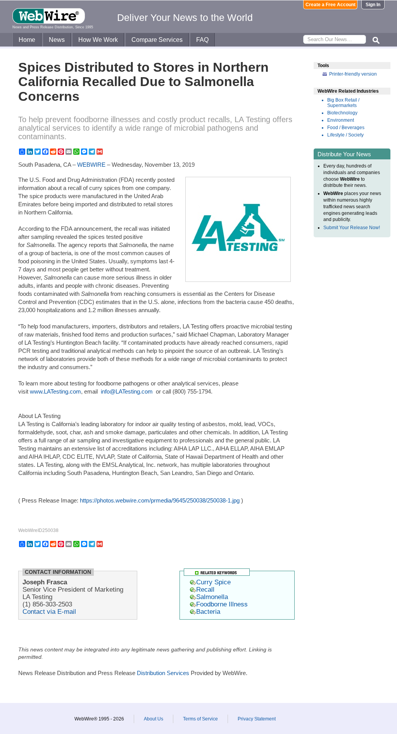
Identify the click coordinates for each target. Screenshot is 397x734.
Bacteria (208, 611)
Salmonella (212, 596)
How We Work (98, 39)
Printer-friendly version (353, 74)
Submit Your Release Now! (351, 227)
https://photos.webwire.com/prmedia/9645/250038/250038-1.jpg (160, 500)
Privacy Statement (257, 719)
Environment (340, 120)
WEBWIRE (91, 164)
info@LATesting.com (127, 391)
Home (27, 39)
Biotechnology (342, 113)
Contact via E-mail (49, 611)
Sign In (373, 4)
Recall (205, 589)
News (57, 39)
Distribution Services (163, 673)
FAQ (202, 39)
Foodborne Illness (222, 604)
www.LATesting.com (55, 391)
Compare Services (157, 39)
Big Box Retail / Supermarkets (343, 102)
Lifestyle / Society (345, 135)
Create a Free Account (331, 4)
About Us (153, 719)
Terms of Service (200, 719)
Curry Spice (213, 582)
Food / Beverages (345, 127)
